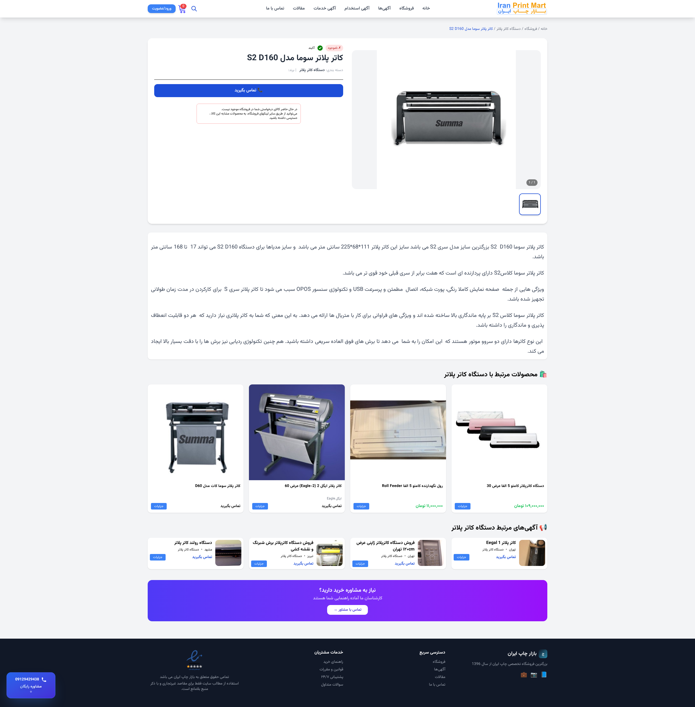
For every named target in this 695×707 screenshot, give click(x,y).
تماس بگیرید (245, 90)
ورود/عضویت (161, 9)
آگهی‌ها (384, 8)
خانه (426, 8)
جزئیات (462, 506)
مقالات (299, 8)
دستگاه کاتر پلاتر (509, 29)
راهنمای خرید (333, 662)
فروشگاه (406, 8)
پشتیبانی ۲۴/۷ (332, 677)
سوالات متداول (332, 685)
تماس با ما (275, 8)
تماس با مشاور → (347, 610)
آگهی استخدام (357, 8)
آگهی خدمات (325, 8)
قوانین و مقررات (331, 670)
